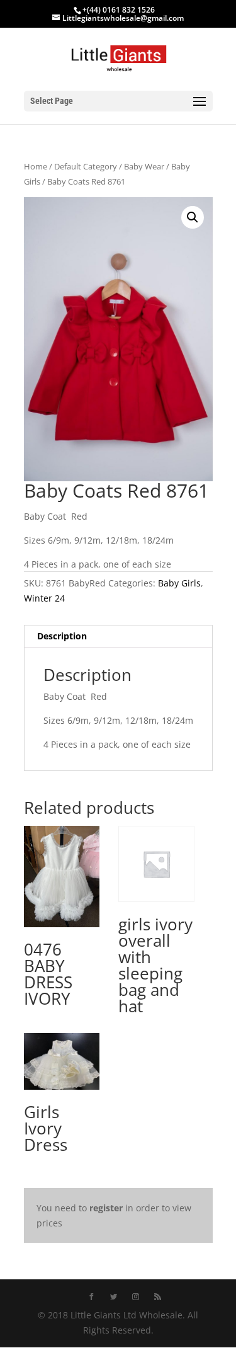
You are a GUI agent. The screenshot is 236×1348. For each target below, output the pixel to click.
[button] (192, 217)
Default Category (85, 166)
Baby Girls (179, 583)
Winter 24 (44, 598)
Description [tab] (62, 636)
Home (35, 166)
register (106, 1208)
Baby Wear (144, 166)
